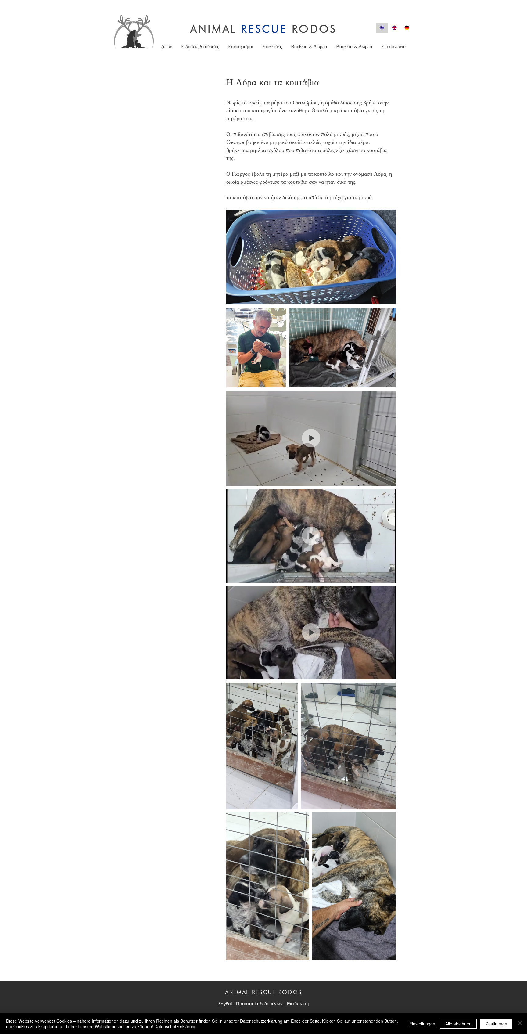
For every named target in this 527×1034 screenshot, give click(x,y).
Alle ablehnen (458, 1024)
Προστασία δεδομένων (259, 1004)
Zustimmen (496, 1024)
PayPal (225, 1004)
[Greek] (382, 28)
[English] (394, 28)
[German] (406, 28)
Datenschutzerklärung (175, 1026)
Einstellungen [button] (422, 1024)
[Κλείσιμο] (519, 1023)
